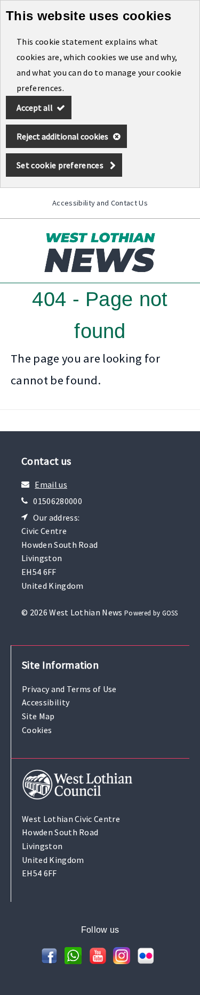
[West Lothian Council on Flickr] (145, 961)
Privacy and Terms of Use (69, 689)
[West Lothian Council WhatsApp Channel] (73, 961)
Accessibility (45, 702)
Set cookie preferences (60, 165)
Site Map (38, 716)
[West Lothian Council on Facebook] (49, 961)
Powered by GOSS (151, 613)
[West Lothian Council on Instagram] (121, 961)
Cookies (37, 730)
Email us (51, 484)
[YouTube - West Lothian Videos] (97, 961)
